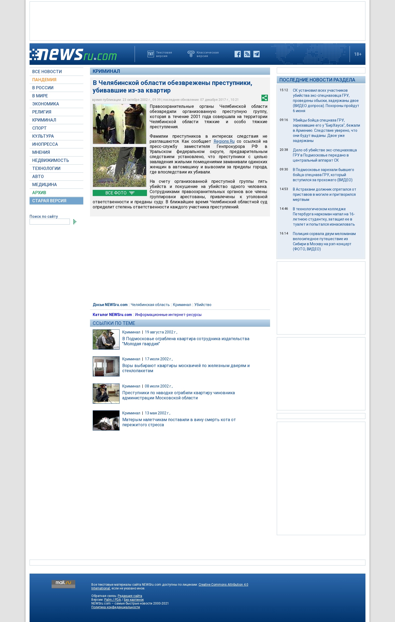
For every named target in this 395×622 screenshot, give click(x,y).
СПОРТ (39, 128)
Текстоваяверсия (164, 54)
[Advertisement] (197, 20)
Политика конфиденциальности (115, 607)
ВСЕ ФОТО (116, 193)
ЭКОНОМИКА (45, 103)
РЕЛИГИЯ (41, 112)
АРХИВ (39, 192)
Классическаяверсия (208, 54)
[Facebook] (238, 54)
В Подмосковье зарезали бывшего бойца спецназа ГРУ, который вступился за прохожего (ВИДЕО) (323, 175)
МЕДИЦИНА (44, 184)
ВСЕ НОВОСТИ (47, 71)
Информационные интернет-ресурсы (168, 314)
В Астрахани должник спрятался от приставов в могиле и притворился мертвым (324, 194)
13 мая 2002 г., (157, 413)
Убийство (202, 305)
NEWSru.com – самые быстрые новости (121, 603)
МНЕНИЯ (41, 152)
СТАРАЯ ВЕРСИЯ (49, 200)
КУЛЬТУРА (43, 136)
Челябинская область (150, 305)
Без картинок (134, 600)
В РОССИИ (42, 87)
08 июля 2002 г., (159, 386)
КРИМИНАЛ (44, 120)
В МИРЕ (40, 95)
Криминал (106, 71)
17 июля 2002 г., (159, 359)
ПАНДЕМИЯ (44, 79)
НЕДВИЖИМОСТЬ (50, 160)
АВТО (38, 176)
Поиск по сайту (44, 216)
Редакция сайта (130, 596)
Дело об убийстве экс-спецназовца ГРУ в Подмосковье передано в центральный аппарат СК (325, 155)
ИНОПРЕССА (45, 144)
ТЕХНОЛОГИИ (46, 168)
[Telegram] (256, 54)
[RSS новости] (247, 54)
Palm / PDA (112, 600)
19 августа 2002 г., (161, 332)
